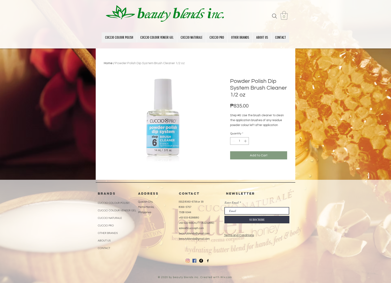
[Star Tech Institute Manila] (201, 261)
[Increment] (245, 141)
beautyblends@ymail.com (194, 233)
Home (108, 63)
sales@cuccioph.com (191, 228)
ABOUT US (104, 240)
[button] (284, 15)
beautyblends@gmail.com (194, 238)
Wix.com (226, 277)
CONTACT (104, 248)
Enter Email (232, 202)
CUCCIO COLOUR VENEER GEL (117, 210)
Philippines (144, 212)
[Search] (274, 16)
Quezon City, (145, 201)
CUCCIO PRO (106, 225)
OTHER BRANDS (108, 233)
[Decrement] (233, 141)
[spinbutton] (239, 141)
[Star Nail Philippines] (208, 261)
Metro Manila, (146, 207)
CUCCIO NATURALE (110, 217)
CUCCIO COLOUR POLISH (113, 202)
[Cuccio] (188, 261)
